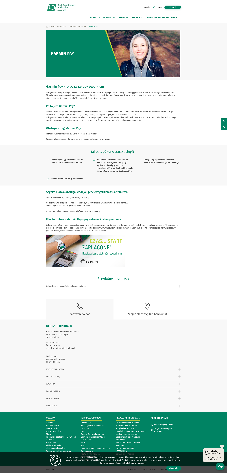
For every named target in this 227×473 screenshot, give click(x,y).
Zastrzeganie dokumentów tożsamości (92, 427)
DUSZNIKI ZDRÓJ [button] (53, 376)
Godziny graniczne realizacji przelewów (128, 438)
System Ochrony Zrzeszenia (92, 434)
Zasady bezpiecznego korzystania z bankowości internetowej (131, 432)
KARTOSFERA (127, 451)
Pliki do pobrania (53, 445)
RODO (83, 442)
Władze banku (52, 428)
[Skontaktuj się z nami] (224, 121)
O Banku (49, 423)
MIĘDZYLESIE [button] (51, 406)
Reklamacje (86, 423)
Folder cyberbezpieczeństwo (128, 442)
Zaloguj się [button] (173, 7)
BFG (82, 431)
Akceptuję (173, 468)
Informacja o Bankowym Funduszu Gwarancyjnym (95, 449)
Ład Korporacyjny (53, 431)
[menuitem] (101, 18)
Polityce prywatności (136, 463)
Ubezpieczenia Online (55, 448)
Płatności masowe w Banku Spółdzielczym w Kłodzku (127, 424)
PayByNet (120, 445)
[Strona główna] (47, 27)
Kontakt (147, 7)
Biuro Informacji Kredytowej (93, 437)
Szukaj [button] (159, 7)
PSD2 (83, 445)
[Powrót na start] (61, 7)
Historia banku (52, 425)
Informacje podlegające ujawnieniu (61, 437)
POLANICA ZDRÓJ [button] (53, 391)
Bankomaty (51, 442)
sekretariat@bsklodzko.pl (64, 348)
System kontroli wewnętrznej (58, 451)
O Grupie (50, 440)
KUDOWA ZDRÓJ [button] (52, 398)
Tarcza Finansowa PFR (125, 448)
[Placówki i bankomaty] (224, 127)
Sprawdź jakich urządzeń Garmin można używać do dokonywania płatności (78, 139)
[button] (114, 18)
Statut (48, 434)
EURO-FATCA (86, 440)
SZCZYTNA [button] (50, 384)
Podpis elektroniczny (125, 428)
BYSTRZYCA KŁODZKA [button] (55, 369)
